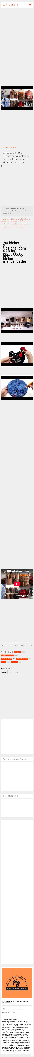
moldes (14, 147)
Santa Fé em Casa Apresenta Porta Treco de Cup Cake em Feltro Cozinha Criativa (15, 220)
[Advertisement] (17, 28)
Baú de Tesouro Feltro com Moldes (13, 227)
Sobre (18, 1012)
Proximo (30, 645)
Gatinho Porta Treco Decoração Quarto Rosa (16, 224)
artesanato (8, 147)
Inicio (3, 1009)
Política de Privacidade (8, 1012)
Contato (19, 1009)
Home (2, 147)
